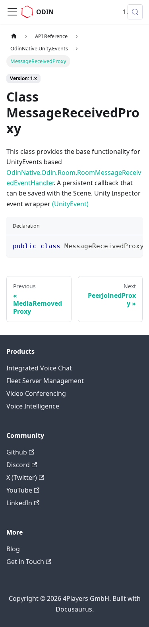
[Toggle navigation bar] (12, 12)
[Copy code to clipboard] (132, 245)
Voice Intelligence (32, 406)
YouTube (19, 490)
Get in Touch (25, 561)
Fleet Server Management (45, 380)
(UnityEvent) (70, 203)
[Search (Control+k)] (135, 11)
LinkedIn (19, 503)
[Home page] (13, 36)
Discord (18, 464)
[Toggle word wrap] (118, 245)
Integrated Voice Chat (39, 368)
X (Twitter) (21, 477)
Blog (13, 549)
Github (16, 452)
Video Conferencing (36, 393)
